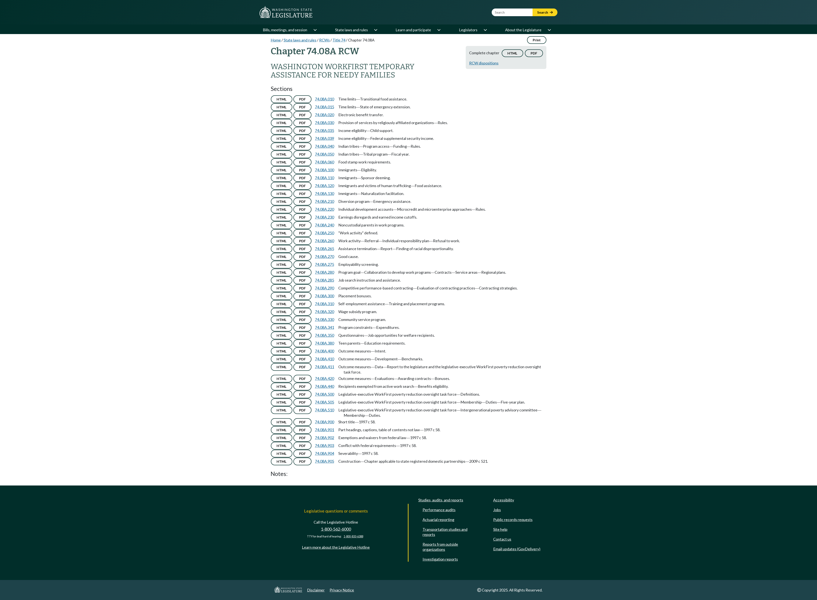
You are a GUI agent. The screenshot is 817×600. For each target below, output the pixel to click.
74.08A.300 (324, 296)
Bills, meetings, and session (285, 29)
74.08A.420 (324, 378)
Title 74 (339, 40)
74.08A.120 (324, 185)
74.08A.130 (324, 193)
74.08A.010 (324, 99)
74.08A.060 (324, 162)
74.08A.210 (324, 201)
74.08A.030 (324, 122)
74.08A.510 (324, 410)
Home (276, 40)
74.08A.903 (324, 445)
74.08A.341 (324, 327)
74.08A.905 (324, 461)
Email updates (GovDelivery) (516, 549)
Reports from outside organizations (440, 547)
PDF (534, 53)
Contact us (502, 539)
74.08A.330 (324, 319)
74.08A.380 (324, 343)
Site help (500, 529)
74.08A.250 (324, 233)
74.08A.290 (324, 288)
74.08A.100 (324, 170)
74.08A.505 (324, 402)
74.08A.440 (324, 386)
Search (543, 12)
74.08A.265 (324, 248)
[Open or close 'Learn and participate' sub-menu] (439, 30)
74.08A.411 (324, 366)
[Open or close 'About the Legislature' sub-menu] (549, 30)
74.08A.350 (324, 335)
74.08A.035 (324, 130)
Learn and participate (413, 29)
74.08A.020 (324, 114)
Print (537, 40)
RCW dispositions (483, 63)
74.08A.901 (324, 429)
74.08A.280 (324, 272)
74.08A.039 (324, 138)
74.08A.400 (324, 351)
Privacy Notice (342, 590)
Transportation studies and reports (445, 532)
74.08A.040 (324, 146)
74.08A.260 (324, 240)
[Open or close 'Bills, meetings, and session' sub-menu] (315, 30)
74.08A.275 (324, 264)
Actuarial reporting (438, 519)
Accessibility (503, 500)
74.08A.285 (324, 280)
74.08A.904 (324, 453)
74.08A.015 (324, 107)
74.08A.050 (324, 154)
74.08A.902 (324, 437)
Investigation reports (440, 559)
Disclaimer (316, 590)
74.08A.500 (324, 394)
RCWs (324, 40)
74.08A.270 (324, 256)
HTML (512, 53)
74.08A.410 (324, 359)
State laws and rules (351, 29)
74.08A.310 (324, 303)
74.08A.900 (324, 422)
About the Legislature (523, 29)
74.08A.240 (324, 225)
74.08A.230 (324, 217)
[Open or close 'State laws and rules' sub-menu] (375, 30)
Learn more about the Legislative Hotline (336, 547)
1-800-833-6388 (353, 536)
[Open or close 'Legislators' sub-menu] (485, 30)
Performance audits (439, 509)
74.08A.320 (324, 311)
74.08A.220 (324, 209)
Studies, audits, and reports (440, 500)
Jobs (497, 509)
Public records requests (513, 519)
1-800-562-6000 (336, 529)
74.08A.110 (324, 177)
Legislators (468, 29)
